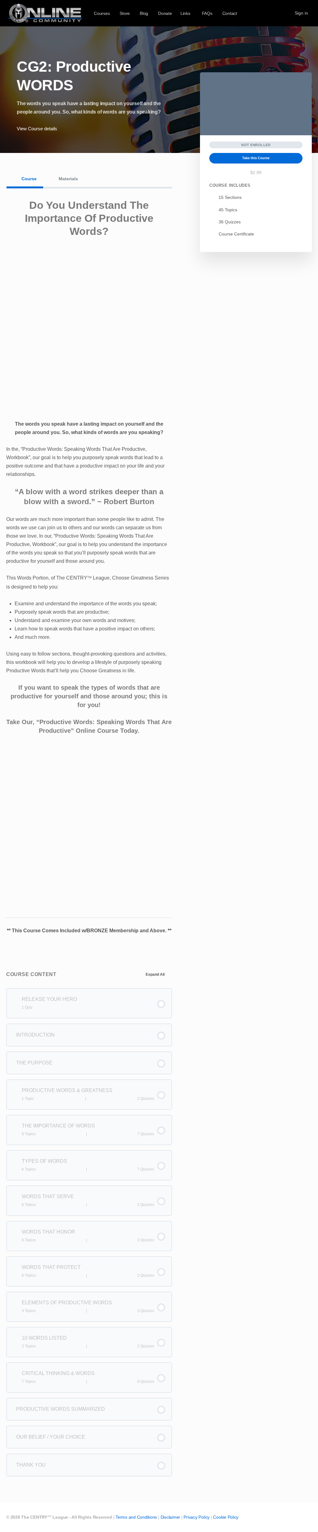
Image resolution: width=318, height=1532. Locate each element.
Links (185, 13)
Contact (229, 13)
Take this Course (256, 158)
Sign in (301, 13)
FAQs (207, 13)
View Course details (37, 128)
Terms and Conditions (136, 1517)
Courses (102, 13)
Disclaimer (170, 1517)
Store (125, 13)
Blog (144, 13)
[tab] (24, 179)
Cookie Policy (225, 1517)
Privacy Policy (197, 1517)
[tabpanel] (89, 571)
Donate (165, 13)
